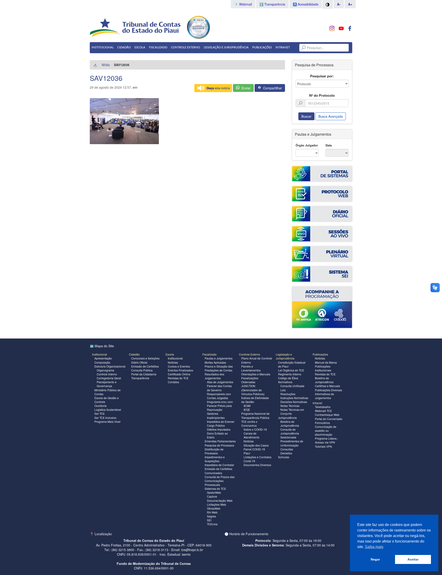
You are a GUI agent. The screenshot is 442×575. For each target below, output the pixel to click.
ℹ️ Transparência (272, 4)
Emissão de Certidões (145, 366)
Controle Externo (185, 47)
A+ (350, 4)
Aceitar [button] (413, 559)
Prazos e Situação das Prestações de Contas (219, 368)
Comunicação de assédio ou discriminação (325, 430)
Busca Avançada (330, 116)
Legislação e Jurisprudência (226, 47)
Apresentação (103, 358)
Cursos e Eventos (179, 366)
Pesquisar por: (322, 76)
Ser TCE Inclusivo (105, 418)
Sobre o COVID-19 (255, 429)
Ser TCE (99, 413)
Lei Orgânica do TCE (291, 370)
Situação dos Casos (256, 445)
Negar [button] (375, 559)
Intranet (283, 47)
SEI (209, 520)
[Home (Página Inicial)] (95, 64)
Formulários (322, 423)
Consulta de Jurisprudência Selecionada (289, 433)
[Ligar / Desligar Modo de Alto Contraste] (327, 4)
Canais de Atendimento (251, 435)
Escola (139, 47)
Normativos (285, 382)
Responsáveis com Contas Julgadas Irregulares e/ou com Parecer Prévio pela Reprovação (220, 402)
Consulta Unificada (292, 386)
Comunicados (213, 473)
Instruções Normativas (294, 398)
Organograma (105, 370)
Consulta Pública (142, 370)
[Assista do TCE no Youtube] (341, 28)
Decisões (286, 453)
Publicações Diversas (328, 390)
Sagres (211, 516)
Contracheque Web (327, 415)
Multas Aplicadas (215, 362)
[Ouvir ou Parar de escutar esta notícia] (213, 88)
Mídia (106, 64)
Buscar (306, 116)
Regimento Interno (289, 374)
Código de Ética (288, 378)
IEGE (247, 410)
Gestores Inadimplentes (216, 415)
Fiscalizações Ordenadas (249, 380)
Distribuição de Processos (214, 451)
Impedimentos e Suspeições (215, 459)
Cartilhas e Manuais (327, 386)
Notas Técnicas (290, 406)
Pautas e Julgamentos (219, 358)
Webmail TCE (323, 411)
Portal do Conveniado (328, 419)
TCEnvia (212, 524)
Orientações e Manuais (255, 374)
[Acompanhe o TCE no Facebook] (349, 28)
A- (338, 4)
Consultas (286, 449)
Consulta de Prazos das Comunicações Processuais (220, 481)
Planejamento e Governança (106, 384)
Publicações (262, 47)
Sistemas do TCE (215, 488)
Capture (212, 496)
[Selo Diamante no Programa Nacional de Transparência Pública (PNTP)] (198, 26)
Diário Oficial (139, 362)
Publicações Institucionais (323, 368)
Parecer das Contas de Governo (219, 388)
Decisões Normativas (293, 402)
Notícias (173, 362)
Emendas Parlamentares (220, 441)
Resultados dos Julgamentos (214, 376)
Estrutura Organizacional (109, 366)
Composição (102, 362)
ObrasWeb (213, 508)
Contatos (173, 382)
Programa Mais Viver (107, 421)
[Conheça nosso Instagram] (332, 28)
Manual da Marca (326, 362)
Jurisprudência (287, 418)
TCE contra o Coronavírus (249, 423)
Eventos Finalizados (180, 370)
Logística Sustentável (107, 410)
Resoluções (287, 394)
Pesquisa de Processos (219, 445)
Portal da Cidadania (143, 374)
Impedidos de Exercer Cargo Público (220, 423)
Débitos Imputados (218, 429)
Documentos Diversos (257, 465)
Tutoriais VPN (323, 446)
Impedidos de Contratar (219, 465)
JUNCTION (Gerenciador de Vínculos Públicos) (253, 390)
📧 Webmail (243, 4)
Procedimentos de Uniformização (291, 443)
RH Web (212, 512)
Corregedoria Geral (109, 378)
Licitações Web (216, 504)
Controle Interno (107, 374)
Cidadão (124, 47)
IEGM (247, 406)
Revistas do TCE (178, 378)
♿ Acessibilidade (305, 4)
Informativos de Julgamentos (324, 396)
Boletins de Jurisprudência (289, 423)
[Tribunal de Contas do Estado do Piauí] (135, 27)
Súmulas (283, 457)
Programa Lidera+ (326, 438)
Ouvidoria (100, 406)
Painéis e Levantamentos (251, 368)
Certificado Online (179, 374)
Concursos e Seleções (145, 358)
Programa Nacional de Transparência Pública (255, 415)
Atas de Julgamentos (220, 382)
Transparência (140, 378)
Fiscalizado (158, 47)
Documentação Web (220, 500)
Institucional (103, 47)
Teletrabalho (323, 407)
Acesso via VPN (325, 442)
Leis (283, 390)
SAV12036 (106, 78)
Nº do (322, 95)
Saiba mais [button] (374, 547)
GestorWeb (214, 492)
